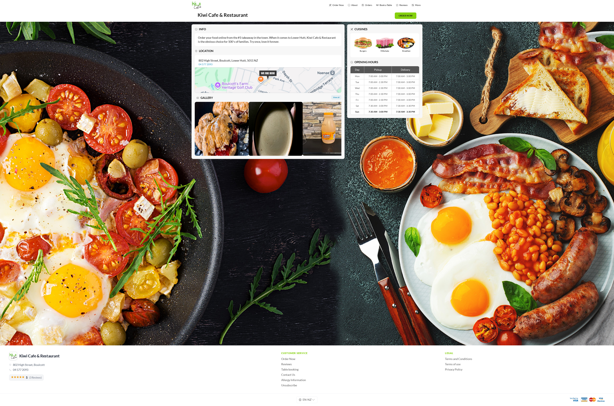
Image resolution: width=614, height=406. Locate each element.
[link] (140, 369)
